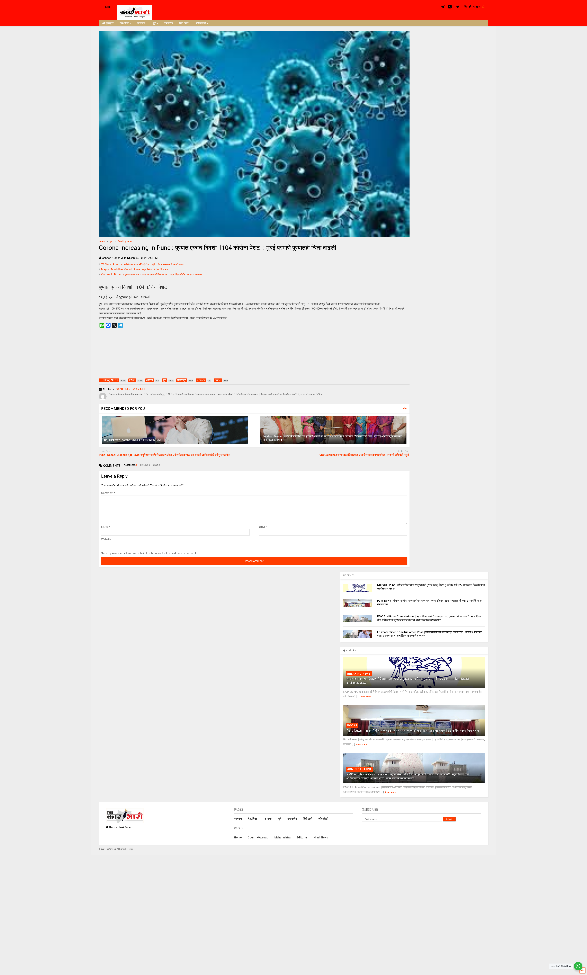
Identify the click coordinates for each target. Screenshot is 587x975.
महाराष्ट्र (141, 23)
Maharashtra (282, 837)
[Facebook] (470, 7)
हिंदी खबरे (183, 23)
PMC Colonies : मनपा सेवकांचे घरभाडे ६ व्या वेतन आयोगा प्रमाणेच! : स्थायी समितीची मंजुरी (364, 454)
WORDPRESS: (130, 465)
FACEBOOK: (145, 465)
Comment (108, 493)
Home (238, 837)
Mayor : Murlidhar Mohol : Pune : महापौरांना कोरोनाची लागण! (135, 269)
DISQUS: (157, 465)
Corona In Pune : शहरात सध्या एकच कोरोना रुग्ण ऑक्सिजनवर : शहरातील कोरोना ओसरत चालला (152, 274)
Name (105, 526)
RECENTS (349, 575)
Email (263, 526)
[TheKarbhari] (133, 12)
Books (352, 725)
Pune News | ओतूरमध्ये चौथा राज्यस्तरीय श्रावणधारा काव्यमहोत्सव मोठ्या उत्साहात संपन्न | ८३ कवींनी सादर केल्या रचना (412, 730)
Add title (350, 650)
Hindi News (321, 837)
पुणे (154, 23)
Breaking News (359, 673)
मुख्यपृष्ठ (110, 23)
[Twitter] (457, 7)
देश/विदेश (124, 23)
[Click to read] (175, 430)
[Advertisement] (254, 355)
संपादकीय (168, 23)
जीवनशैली (201, 23)
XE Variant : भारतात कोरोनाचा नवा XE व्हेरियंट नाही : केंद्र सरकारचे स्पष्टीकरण (143, 264)
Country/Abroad (258, 837)
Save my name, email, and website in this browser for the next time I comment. (149, 553)
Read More (366, 696)
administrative (359, 769)
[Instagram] (465, 7)
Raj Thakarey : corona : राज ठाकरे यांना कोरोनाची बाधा (133, 439)
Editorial (302, 837)
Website (106, 539)
